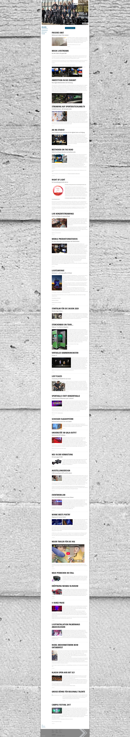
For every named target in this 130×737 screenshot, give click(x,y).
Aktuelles (53, 730)
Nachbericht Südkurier (55, 300)
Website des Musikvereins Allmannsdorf (74, 173)
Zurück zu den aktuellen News (70, 28)
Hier (52, 232)
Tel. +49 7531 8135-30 (59, 735)
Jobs (59, 730)
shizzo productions (72, 65)
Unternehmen (53, 731)
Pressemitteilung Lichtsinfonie (56, 298)
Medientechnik (51, 0)
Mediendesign (44, 0)
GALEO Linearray (60, 412)
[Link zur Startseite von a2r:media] (78, 2)
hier (77, 344)
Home (52, 729)
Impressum (43, 726)
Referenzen (53, 732)
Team (56, 731)
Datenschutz (43, 727)
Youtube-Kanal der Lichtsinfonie (56, 302)
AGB (42, 725)
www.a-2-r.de (63, 735)
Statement (57, 730)
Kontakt (56, 729)
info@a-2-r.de (85, 23)
